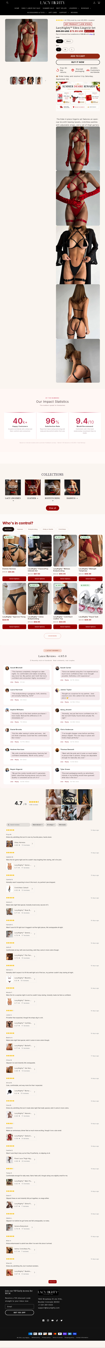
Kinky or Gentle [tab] (48, 529)
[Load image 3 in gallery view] (30, 80)
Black (69, 41)
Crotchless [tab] (62, 529)
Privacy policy (46, 1337)
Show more (52, 1281)
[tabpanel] (52, 1054)
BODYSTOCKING (52, 498)
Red (59, 41)
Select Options (14, 578)
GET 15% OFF (19, 1312)
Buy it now (77, 62)
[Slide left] (7, 80)
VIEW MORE (52, 636)
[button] (7, 2)
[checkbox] (62, 825)
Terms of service (58, 1337)
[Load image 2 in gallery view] (22, 80)
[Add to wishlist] (23, 537)
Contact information (82, 1337)
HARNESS (71, 498)
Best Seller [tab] (8, 529)
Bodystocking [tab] (32, 529)
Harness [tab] (20, 529)
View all (52, 508)
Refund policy (36, 1337)
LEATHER (31, 498)
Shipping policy (69, 1337)
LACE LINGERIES (13, 498)
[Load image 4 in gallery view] (38, 80)
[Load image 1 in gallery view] (13, 80)
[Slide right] (45, 80)
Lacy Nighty (25, 1337)
